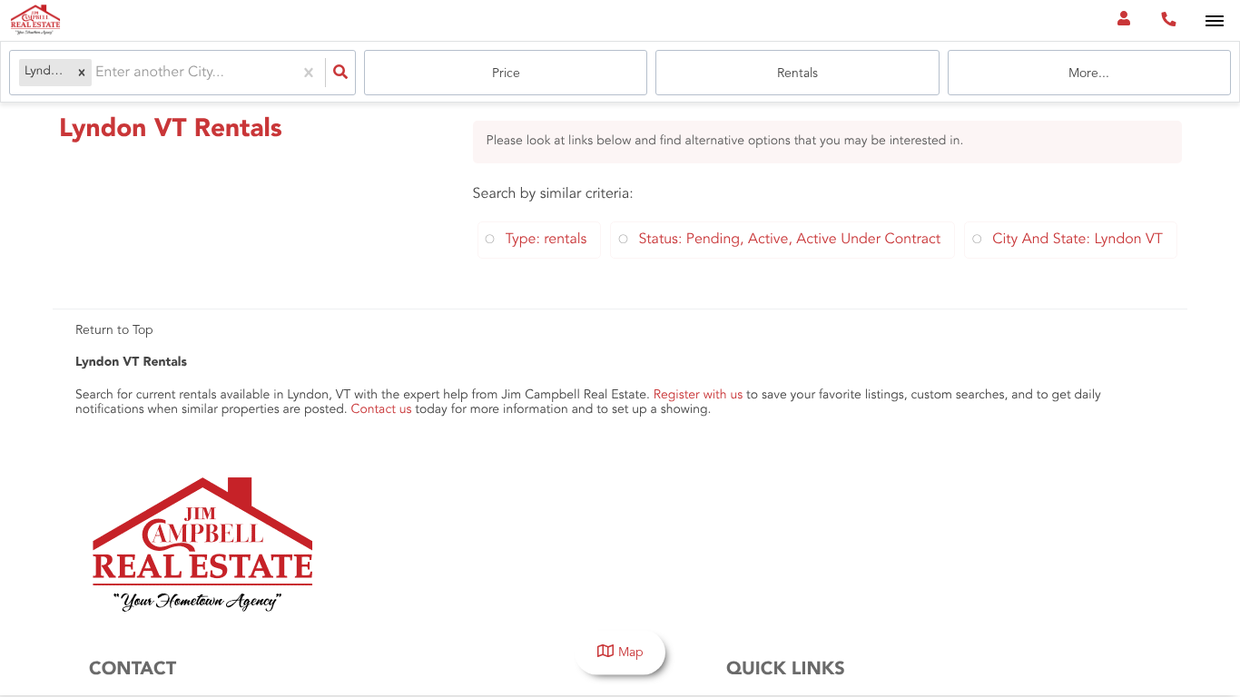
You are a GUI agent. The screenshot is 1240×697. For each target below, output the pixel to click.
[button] (82, 73)
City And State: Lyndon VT (1077, 239)
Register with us (698, 395)
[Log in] (1123, 20)
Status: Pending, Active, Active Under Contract (789, 239)
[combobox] (97, 73)
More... (1088, 73)
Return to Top (114, 330)
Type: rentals (546, 239)
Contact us (381, 410)
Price (506, 73)
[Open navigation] (1214, 21)
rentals (797, 73)
